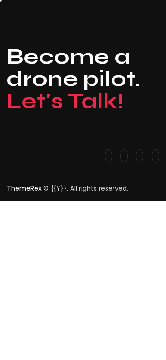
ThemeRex (24, 188)
